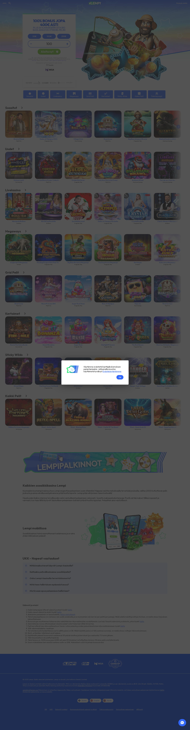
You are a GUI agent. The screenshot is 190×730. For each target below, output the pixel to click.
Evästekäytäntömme (112, 371)
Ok (120, 377)
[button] (182, 722)
